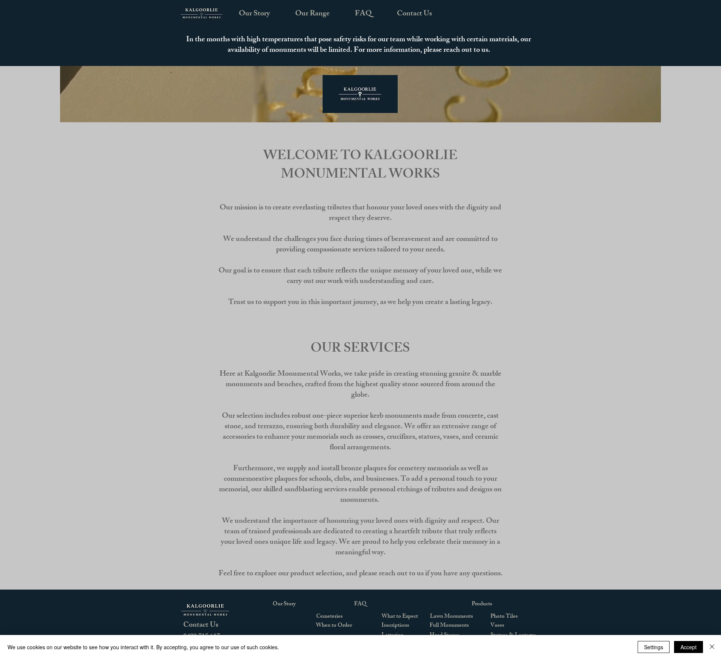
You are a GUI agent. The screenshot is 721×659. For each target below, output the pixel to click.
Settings (653, 647)
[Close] (711, 647)
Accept (688, 647)
